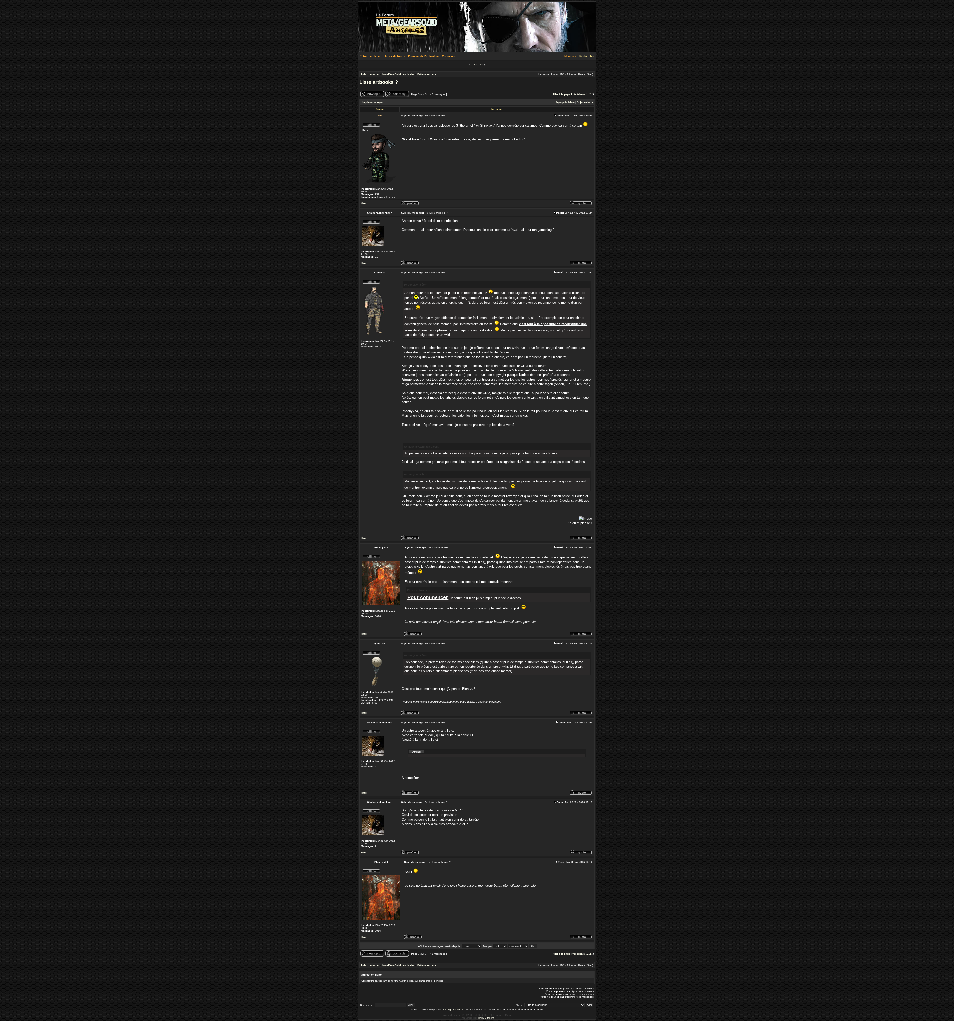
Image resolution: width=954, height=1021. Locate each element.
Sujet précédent (565, 102)
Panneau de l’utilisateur (423, 56)
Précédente (578, 94)
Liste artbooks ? (378, 82)
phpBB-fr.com (486, 1017)
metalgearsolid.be (453, 1009)
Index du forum (395, 56)
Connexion (449, 56)
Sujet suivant (585, 102)
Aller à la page (561, 94)
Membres (570, 56)
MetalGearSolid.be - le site (398, 74)
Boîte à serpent (426, 74)
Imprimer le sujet (372, 102)
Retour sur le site (371, 56)
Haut (363, 203)
